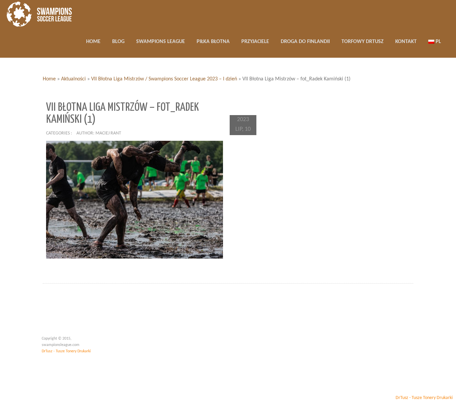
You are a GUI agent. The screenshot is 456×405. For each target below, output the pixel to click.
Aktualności (73, 79)
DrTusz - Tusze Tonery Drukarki (66, 351)
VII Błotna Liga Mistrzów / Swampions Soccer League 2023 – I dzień (164, 79)
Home (49, 79)
